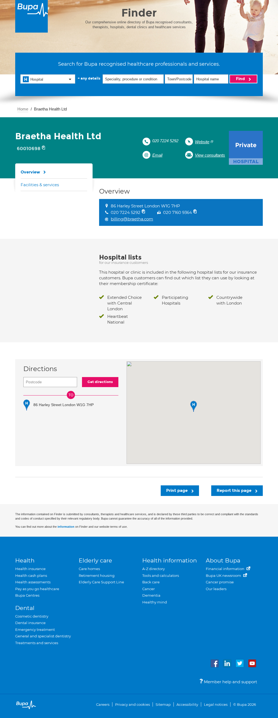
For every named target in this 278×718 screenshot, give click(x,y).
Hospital (36, 79)
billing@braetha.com (132, 219)
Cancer (148, 589)
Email (157, 155)
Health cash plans (31, 575)
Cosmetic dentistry (31, 616)
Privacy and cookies (132, 704)
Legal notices (216, 704)
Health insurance (30, 569)
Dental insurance (30, 623)
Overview (30, 172)
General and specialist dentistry (43, 636)
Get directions (100, 382)
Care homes (89, 569)
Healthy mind (154, 602)
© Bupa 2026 (244, 704)
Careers (102, 704)
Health (24, 560)
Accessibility (187, 704)
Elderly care (95, 560)
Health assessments (32, 582)
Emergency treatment (35, 629)
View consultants (210, 155)
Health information (169, 560)
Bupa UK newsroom (224, 575)
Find (241, 78)
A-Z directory (153, 569)
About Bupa (223, 560)
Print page (177, 490)
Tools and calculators (160, 575)
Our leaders (216, 589)
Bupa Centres (27, 595)
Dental (24, 608)
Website (202, 142)
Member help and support (230, 681)
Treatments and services (36, 643)
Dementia (151, 595)
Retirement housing (97, 575)
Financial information (225, 569)
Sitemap (163, 704)
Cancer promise (220, 582)
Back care (151, 582)
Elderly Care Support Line (101, 582)
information (66, 526)
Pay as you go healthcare (37, 589)
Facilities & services (40, 184)
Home (22, 109)
